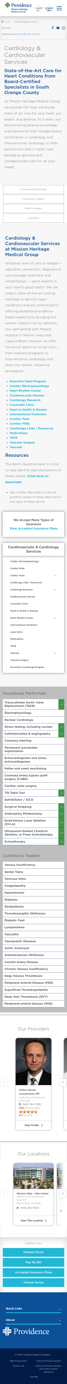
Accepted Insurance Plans (33, 1272)
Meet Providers (33, 208)
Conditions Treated (33, 199)
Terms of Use (18, 1366)
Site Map (34, 1377)
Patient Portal (33, 1282)
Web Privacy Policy (18, 1361)
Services (6, 28)
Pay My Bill (33, 1262)
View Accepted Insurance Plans (33, 528)
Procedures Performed (34, 189)
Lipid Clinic (16, 632)
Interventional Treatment (28, 414)
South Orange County (25, 22)
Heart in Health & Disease (28, 409)
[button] (62, 1193)
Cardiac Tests (20, 419)
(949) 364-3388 (30, 1104)
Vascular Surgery (22, 442)
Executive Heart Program (28, 381)
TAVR (13, 437)
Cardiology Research (25, 400)
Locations (33, 218)
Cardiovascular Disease (27, 395)
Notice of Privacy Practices (49, 1361)
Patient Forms (33, 1252)
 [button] (63, 1082)
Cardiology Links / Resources (31, 428)
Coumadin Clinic (22, 404)
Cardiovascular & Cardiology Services (33, 549)
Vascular (16, 447)
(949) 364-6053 (28, 1207)
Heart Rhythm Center (25, 390)
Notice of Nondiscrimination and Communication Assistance (49, 1369)
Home (8, 22)
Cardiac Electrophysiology (29, 386)
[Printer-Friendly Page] (63, 28)
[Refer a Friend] (58, 28)
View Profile (32, 1125)
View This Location (32, 1220)
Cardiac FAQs (20, 423)
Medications (19, 433)
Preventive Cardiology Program (27, 667)
